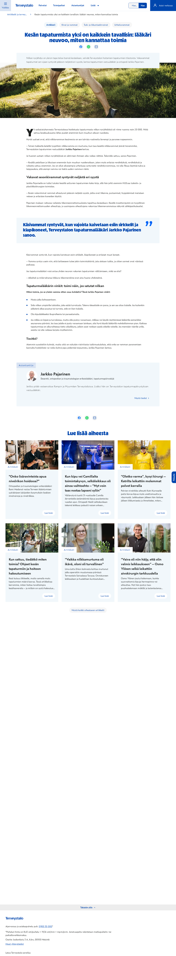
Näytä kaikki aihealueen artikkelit (88, 610)
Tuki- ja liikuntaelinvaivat (96, 24)
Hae (143, 5)
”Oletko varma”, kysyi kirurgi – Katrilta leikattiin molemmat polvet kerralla (143, 481)
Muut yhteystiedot (15, 944)
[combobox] (137, 5)
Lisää (93, 5)
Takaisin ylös (86, 907)
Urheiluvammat (122, 24)
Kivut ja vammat (70, 24)
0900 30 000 (45, 926)
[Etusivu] (24, 5)
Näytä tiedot (140, 398)
